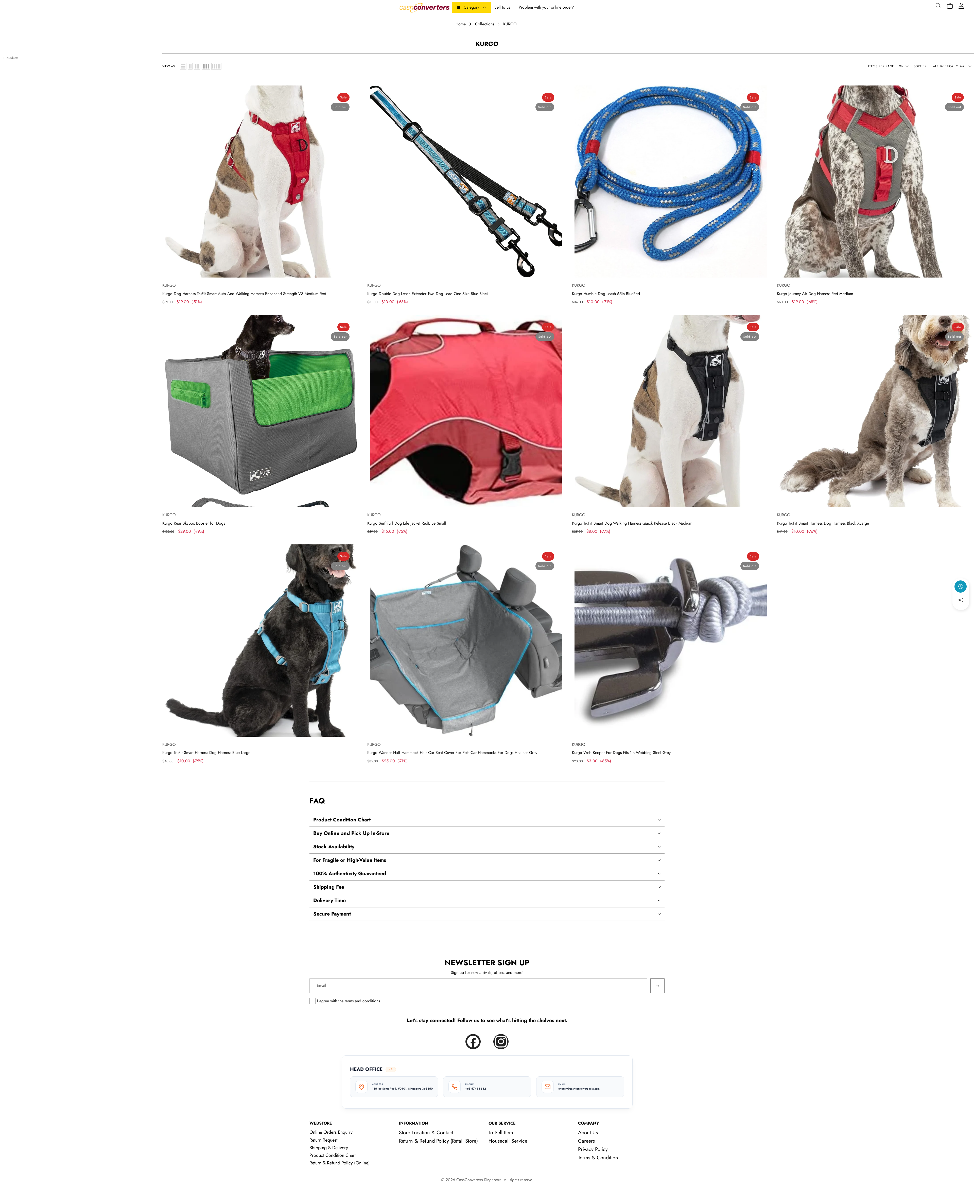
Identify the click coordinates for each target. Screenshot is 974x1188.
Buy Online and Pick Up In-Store (351, 833)
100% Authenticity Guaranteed (349, 873)
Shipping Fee (328, 887)
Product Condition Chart (342, 819)
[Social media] (960, 600)
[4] (206, 66)
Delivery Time (329, 900)
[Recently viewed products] (960, 586)
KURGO (169, 285)
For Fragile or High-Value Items (349, 860)
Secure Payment (332, 914)
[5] (216, 66)
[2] (190, 66)
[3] (197, 66)
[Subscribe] (657, 985)
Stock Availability (333, 846)
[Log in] (961, 5)
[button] (938, 5)
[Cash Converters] (424, 7)
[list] (183, 66)
